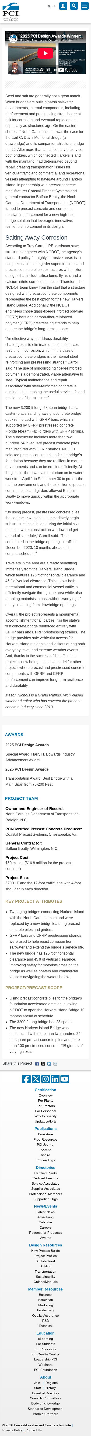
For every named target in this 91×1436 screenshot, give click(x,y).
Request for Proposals (45, 1232)
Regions (52, 1383)
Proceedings (45, 1160)
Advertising (45, 1217)
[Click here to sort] (85, 734)
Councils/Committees (45, 1398)
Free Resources (45, 1139)
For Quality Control (46, 1354)
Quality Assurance (45, 1315)
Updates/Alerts (45, 1121)
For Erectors (45, 1106)
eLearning (45, 1339)
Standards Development (45, 1409)
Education (45, 1300)
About (45, 1377)
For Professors (45, 1349)
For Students (45, 1344)
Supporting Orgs (45, 1199)
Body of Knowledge (45, 1403)
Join (37, 1383)
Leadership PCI (45, 1359)
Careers (46, 1227)
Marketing (45, 1305)
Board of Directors (45, 1393)
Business (45, 1295)
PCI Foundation (45, 1370)
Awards (14, 734)
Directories (45, 1168)
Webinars (45, 1364)
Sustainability (45, 1276)
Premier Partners (45, 1414)
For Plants (45, 1100)
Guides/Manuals (46, 1282)
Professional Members (45, 1194)
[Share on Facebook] (37, 1063)
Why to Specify (45, 1116)
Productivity (45, 1310)
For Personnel (45, 1111)
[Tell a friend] (55, 1063)
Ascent (46, 1150)
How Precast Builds (45, 1251)
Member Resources (45, 1289)
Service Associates (45, 1183)
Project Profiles (46, 1256)
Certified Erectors (45, 1178)
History (51, 1388)
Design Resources (45, 1245)
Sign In (51, 6)
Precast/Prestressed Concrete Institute (42, 1425)
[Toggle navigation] (85, 6)
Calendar (45, 1222)
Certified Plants (45, 1173)
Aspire (45, 1155)
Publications (46, 1129)
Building (45, 1266)
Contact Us (33, 1430)
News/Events (45, 1206)
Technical (45, 1326)
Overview (45, 1095)
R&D (45, 1320)
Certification (45, 1090)
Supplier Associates (45, 1188)
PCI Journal (45, 1144)
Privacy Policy (12, 1430)
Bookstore (45, 1134)
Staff (37, 1388)
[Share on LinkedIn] (49, 1063)
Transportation (45, 1271)
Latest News (45, 1212)
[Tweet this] (43, 1063)
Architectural (45, 1261)
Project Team (21, 798)
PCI (11, 11)
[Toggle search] (74, 6)
